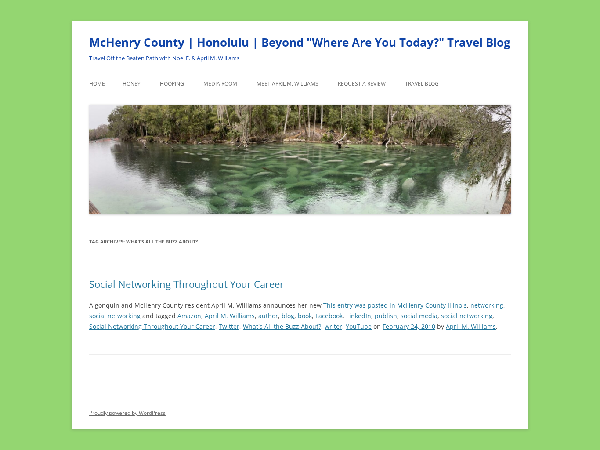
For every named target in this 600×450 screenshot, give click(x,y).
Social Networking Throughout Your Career (186, 283)
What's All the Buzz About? (282, 326)
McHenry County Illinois (432, 305)
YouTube (359, 326)
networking (486, 305)
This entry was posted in (360, 305)
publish (386, 316)
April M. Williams (230, 316)
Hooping (172, 83)
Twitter (229, 326)
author (268, 316)
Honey (132, 83)
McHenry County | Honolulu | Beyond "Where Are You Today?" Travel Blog (299, 42)
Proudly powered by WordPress (127, 413)
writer (333, 326)
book (305, 316)
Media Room (220, 83)
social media (419, 316)
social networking (115, 316)
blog (288, 316)
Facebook (329, 316)
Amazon (189, 316)
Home (97, 83)
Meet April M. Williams (287, 83)
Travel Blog (422, 83)
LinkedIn (358, 316)
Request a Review (362, 83)
